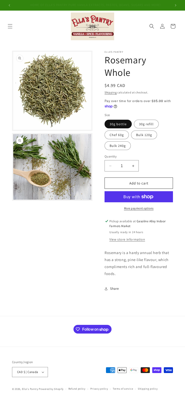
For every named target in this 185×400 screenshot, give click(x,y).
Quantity (111, 156)
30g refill (146, 124)
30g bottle (118, 124)
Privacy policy (99, 388)
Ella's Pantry (30, 389)
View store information (127, 239)
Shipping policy (148, 388)
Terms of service (123, 388)
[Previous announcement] (9, 5)
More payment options (139, 208)
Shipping (111, 92)
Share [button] (114, 288)
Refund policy (77, 388)
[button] (10, 26)
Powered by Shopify (51, 389)
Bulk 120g (144, 135)
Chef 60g (117, 135)
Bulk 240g (118, 146)
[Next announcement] (175, 5)
